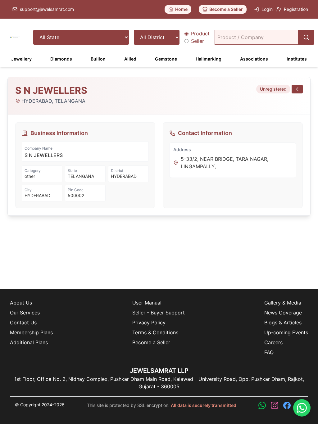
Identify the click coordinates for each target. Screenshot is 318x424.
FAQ (269, 352)
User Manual (146, 303)
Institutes (297, 58)
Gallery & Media (282, 303)
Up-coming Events (286, 332)
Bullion (98, 58)
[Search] (306, 37)
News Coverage (283, 312)
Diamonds (61, 58)
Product (200, 33)
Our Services (25, 312)
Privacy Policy (149, 322)
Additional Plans (29, 342)
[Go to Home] (15, 37)
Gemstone (166, 58)
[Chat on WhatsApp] (302, 408)
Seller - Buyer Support (158, 312)
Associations (254, 58)
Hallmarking (208, 58)
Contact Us (23, 322)
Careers (273, 342)
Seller (197, 41)
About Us (21, 303)
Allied (130, 58)
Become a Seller (151, 342)
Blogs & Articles (283, 322)
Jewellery (21, 58)
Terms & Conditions (155, 332)
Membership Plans (31, 332)
